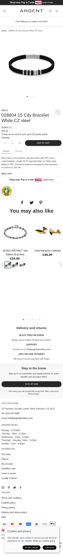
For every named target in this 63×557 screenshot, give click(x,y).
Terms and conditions (11, 498)
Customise (49, 547)
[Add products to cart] (57, 11)
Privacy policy (8, 507)
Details (6, 151)
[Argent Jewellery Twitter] (14, 487)
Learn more (47, 2)
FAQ (3, 517)
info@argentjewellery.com (38, 349)
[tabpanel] (31, 65)
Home (3, 31)
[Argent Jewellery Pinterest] (8, 487)
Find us (4, 459)
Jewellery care (8, 468)
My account (7, 464)
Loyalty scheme (9, 478)
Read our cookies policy (44, 541)
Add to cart (43, 143)
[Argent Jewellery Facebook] (20, 487)
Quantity (5, 137)
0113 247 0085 (12, 413)
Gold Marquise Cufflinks (48, 250)
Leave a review (8, 473)
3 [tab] (35, 97)
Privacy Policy (33, 394)
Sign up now (31, 384)
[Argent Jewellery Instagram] (2, 487)
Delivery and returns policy (14, 512)
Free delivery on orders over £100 (31, 21)
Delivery (19, 151)
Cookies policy (8, 502)
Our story (6, 454)
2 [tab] (31, 97)
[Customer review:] (6, 190)
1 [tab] (28, 97)
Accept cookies (31, 547)
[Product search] (50, 11)
